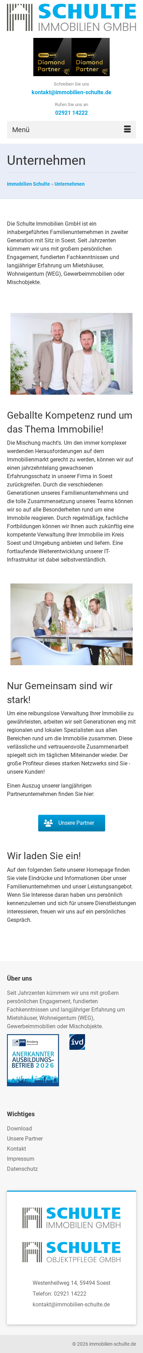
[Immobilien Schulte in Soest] (71, 17)
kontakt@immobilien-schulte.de (71, 1304)
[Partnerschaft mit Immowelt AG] (52, 56)
